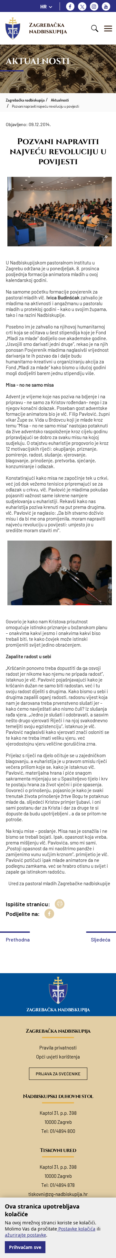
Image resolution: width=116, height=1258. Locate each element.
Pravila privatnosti (58, 1047)
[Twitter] (82, 6)
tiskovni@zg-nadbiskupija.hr (58, 1194)
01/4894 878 (62, 1185)
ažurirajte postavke (25, 1235)
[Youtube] (106, 6)
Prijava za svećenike (58, 1073)
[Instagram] (94, 6)
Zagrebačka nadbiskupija (48, 28)
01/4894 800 (62, 1131)
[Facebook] (70, 6)
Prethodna (18, 939)
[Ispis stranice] (59, 904)
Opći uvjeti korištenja (58, 1056)
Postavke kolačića (76, 1229)
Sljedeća (100, 939)
